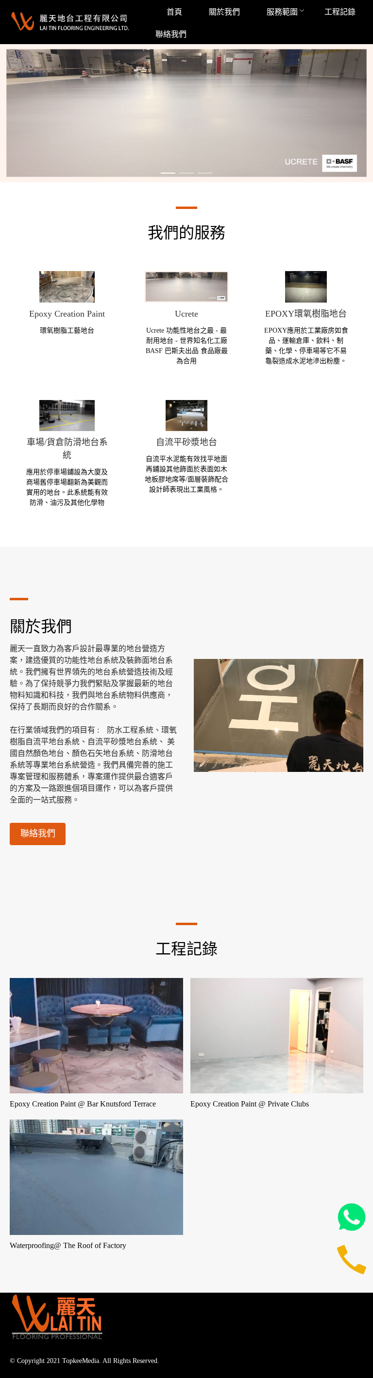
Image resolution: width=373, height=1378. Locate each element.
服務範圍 (282, 12)
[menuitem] (174, 11)
